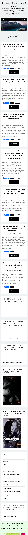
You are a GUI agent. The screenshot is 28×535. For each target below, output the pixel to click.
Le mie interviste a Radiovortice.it (12, 474)
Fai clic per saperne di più (13, 533)
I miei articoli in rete (8, 471)
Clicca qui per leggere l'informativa (10, 512)
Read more (14, 72)
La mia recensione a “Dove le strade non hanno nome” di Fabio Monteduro (14, 228)
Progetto (5, 315)
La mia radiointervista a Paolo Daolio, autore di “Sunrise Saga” (14, 46)
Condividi (17, 68)
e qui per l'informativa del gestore (9, 516)
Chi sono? (5, 461)
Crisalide (5, 468)
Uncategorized (7, 495)
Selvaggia (5, 485)
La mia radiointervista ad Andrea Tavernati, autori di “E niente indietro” (14, 116)
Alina (4, 458)
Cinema (5, 464)
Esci (23, 533)
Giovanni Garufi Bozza (16, 315)
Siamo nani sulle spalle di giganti (12, 491)
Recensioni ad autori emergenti (11, 481)
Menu (23, 19)
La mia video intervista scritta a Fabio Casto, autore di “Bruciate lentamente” (14, 153)
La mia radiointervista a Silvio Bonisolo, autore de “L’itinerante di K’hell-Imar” (14, 191)
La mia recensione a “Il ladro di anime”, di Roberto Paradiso (14, 265)
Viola (4, 498)
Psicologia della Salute (9, 478)
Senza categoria (7, 488)
